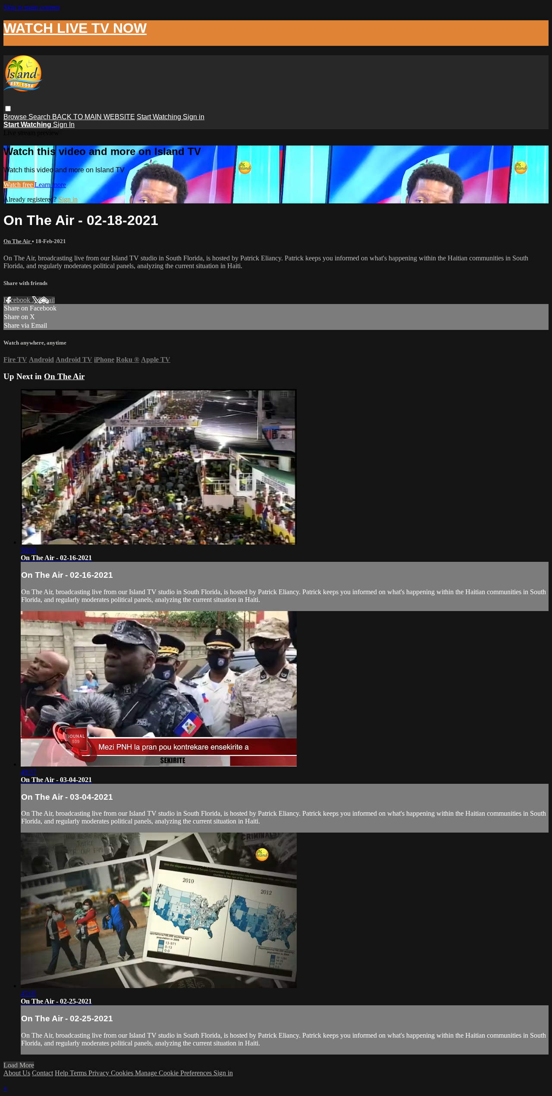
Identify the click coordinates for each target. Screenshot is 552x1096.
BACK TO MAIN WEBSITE (93, 116)
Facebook (17, 300)
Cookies (123, 1073)
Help (62, 1073)
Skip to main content (31, 7)
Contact (42, 1073)
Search (40, 116)
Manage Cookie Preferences (174, 1073)
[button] (8, 108)
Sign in (193, 116)
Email (47, 300)
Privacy (99, 1073)
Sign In (64, 124)
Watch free (18, 184)
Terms (79, 1073)
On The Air (17, 241)
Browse (15, 116)
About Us (16, 1073)
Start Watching (160, 116)
